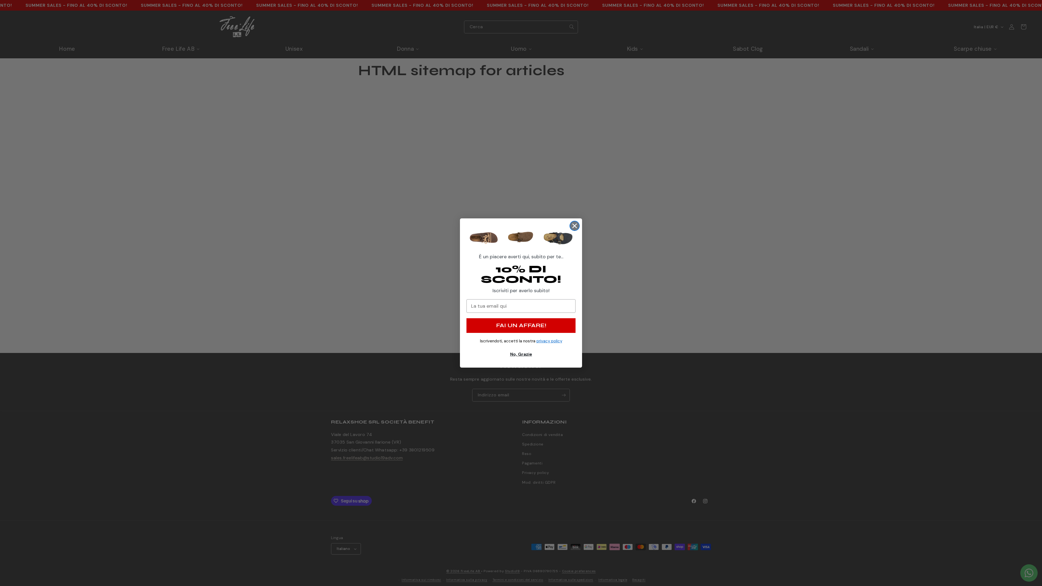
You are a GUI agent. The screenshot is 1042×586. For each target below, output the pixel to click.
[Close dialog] (574, 226)
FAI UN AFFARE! (521, 325)
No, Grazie (521, 354)
